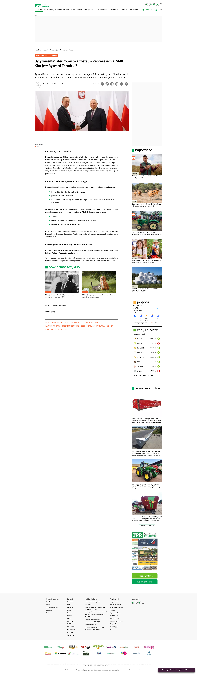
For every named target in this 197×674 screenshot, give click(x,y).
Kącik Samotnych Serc (116, 621)
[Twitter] (157, 4)
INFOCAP (94, 10)
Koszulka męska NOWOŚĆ (92, 622)
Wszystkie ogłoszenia (147, 526)
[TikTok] (161, 4)
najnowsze (143, 150)
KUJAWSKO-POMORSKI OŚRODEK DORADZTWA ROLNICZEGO (65, 326)
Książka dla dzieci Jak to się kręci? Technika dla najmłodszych (94, 628)
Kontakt (48, 602)
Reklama (48, 604)
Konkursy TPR (114, 616)
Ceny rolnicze (103, 10)
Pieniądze (52, 10)
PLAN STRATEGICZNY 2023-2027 (56, 329)
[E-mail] (116, 84)
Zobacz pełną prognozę (140, 322)
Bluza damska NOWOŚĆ (91, 625)
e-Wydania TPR (114, 618)
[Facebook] (146, 4)
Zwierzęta (86, 10)
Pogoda (112, 610)
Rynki (46, 10)
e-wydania (124, 10)
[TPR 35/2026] (144, 551)
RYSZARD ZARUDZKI (52, 323)
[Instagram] (150, 4)
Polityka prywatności (52, 607)
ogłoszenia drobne (148, 388)
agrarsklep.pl (114, 627)
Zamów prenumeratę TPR (92, 602)
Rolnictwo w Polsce (67, 50)
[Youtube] (154, 4)
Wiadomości (39, 10)
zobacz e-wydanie (144, 576)
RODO (47, 613)
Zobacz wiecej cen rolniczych (143, 375)
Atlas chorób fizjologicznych (93, 619)
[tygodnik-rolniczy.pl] (42, 4)
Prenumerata (114, 10)
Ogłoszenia (134, 10)
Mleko (79, 10)
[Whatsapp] (121, 84)
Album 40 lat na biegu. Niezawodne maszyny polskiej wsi (95, 608)
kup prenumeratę (144, 582)
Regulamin (49, 610)
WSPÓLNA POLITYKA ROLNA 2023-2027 (100, 326)
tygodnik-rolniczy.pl (41, 50)
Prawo (59, 10)
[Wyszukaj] (158, 10)
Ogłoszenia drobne (115, 613)
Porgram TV (113, 624)
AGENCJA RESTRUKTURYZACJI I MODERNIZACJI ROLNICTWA (80, 323)
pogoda (143, 302)
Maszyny (73, 10)
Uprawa (66, 10)
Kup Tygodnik (88, 604)
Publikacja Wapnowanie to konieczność (96, 612)
